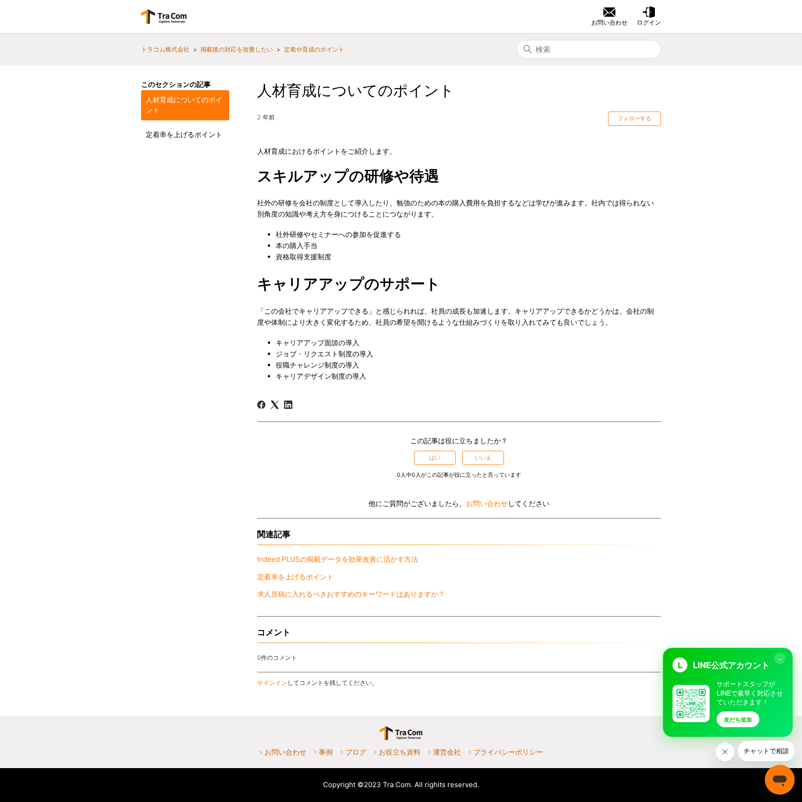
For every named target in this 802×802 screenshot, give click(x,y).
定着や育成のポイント (314, 49)
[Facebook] (261, 405)
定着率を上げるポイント (184, 134)
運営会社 (447, 752)
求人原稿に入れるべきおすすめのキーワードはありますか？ (351, 594)
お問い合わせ (487, 503)
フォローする (634, 118)
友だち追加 (738, 719)
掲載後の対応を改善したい (236, 49)
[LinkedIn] (288, 405)
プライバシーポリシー (508, 752)
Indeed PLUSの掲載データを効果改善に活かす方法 (337, 559)
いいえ (483, 457)
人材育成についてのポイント (184, 105)
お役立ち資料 (399, 752)
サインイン (272, 682)
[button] (649, 16)
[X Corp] (275, 405)
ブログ (355, 752)
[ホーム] (164, 16)
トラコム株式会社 (165, 49)
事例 (326, 752)
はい (434, 457)
